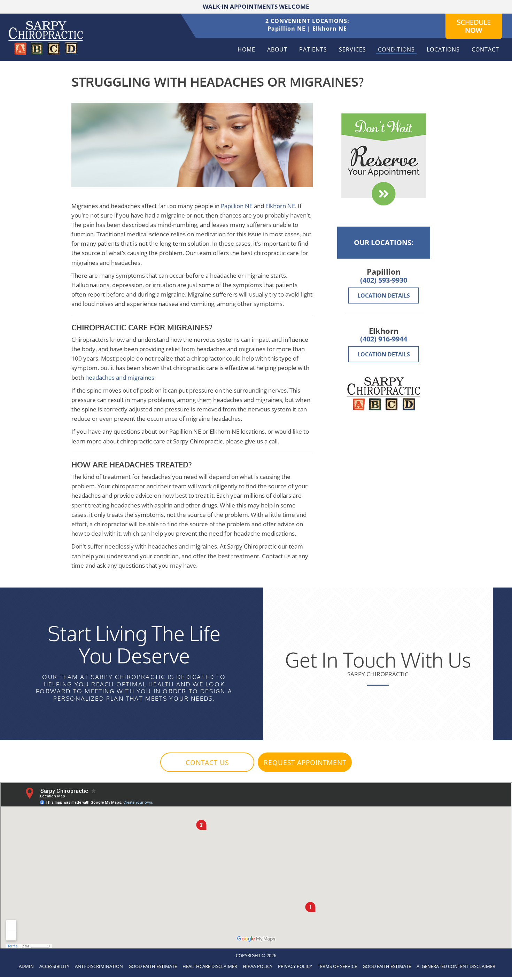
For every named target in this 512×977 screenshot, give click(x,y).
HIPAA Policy (257, 966)
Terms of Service (337, 966)
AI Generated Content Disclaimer (456, 966)
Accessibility (54, 966)
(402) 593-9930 (383, 280)
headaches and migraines (119, 377)
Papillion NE (286, 28)
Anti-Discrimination (99, 966)
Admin (26, 966)
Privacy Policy (295, 966)
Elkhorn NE (329, 28)
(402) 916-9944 (383, 339)
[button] (207, 762)
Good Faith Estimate (153, 966)
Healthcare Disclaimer (210, 966)
